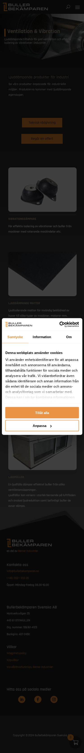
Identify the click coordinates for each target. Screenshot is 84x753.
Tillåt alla (42, 412)
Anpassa (39, 426)
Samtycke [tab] (15, 337)
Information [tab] (42, 337)
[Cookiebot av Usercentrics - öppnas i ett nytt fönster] (60, 324)
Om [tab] (69, 337)
